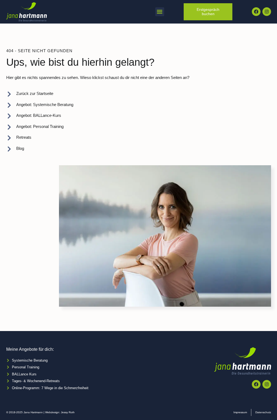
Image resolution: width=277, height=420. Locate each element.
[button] (159, 11)
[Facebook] (256, 11)
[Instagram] (266, 11)
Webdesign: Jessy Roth (60, 412)
